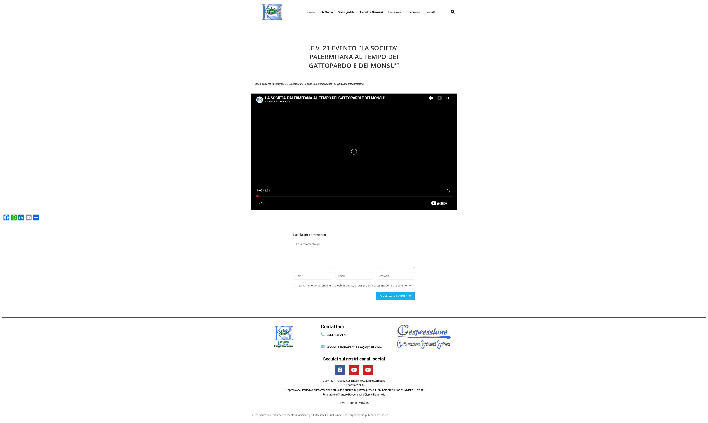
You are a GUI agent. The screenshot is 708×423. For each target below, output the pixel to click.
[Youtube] (354, 370)
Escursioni (394, 12)
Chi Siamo (326, 12)
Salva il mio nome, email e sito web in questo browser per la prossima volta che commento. (355, 285)
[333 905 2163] (322, 334)
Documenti (413, 12)
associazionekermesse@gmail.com (354, 347)
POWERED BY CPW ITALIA (354, 403)
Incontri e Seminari (371, 12)
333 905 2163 (337, 335)
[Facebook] (340, 370)
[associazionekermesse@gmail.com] (322, 346)
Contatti (430, 12)
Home (311, 12)
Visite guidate (346, 12)
